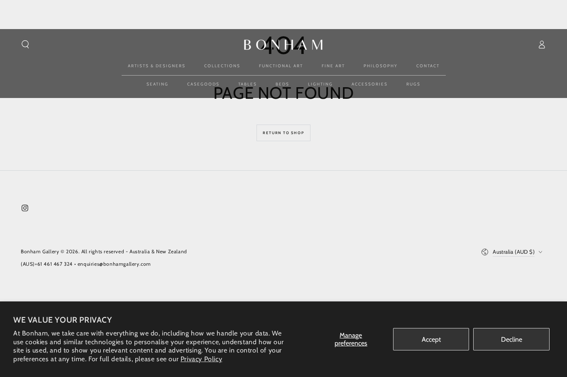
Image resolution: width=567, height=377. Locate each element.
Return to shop (283, 132)
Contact (428, 66)
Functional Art (281, 66)
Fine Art (333, 66)
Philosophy (381, 66)
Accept (431, 339)
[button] (25, 44)
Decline (511, 339)
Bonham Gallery (40, 251)
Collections (222, 66)
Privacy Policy (201, 359)
